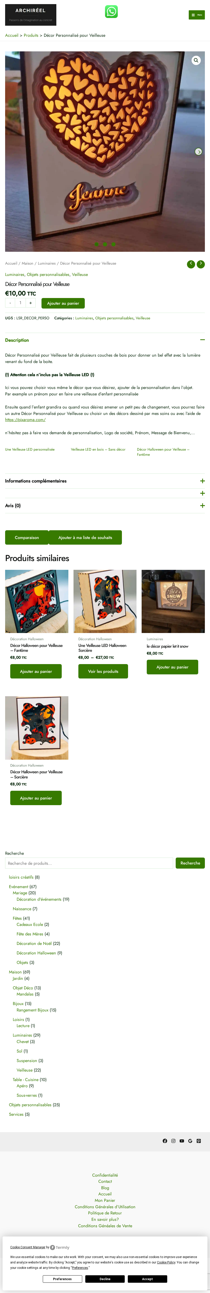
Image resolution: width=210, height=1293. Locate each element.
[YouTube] (182, 1141)
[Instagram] (173, 1141)
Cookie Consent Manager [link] (27, 1247)
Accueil (11, 263)
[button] (196, 60)
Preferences (62, 1279)
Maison (27, 263)
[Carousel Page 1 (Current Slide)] (96, 244)
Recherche (14, 853)
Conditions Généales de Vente (105, 1226)
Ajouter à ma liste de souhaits (85, 537)
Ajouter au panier (63, 303)
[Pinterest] (198, 1141)
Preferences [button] (80, 1268)
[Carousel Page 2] (105, 244)
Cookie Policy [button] (166, 1262)
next (198, 151)
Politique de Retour (105, 1213)
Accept (147, 1279)
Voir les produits (103, 671)
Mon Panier (105, 1200)
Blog (105, 1188)
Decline (105, 1279)
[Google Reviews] (190, 1141)
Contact (105, 1181)
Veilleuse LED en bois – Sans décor (98, 449)
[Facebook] (165, 1141)
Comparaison (27, 537)
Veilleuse (80, 274)
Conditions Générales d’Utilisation (105, 1207)
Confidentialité (105, 1175)
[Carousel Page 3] (113, 244)
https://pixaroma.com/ (25, 419)
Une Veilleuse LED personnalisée (30, 449)
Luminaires (47, 263)
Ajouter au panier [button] (36, 671)
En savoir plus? (105, 1219)
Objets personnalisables (48, 274)
